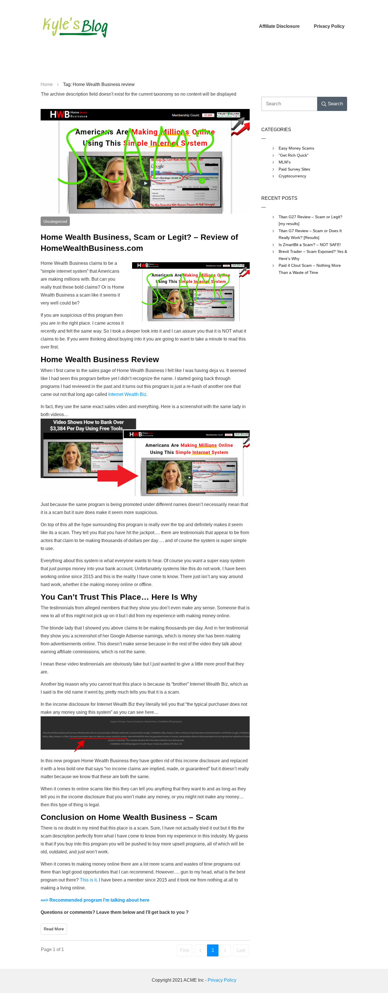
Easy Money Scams (296, 148)
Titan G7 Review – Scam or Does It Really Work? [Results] (310, 234)
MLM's (285, 162)
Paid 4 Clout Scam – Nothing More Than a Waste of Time (310, 269)
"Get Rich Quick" (293, 155)
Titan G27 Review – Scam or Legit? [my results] (310, 220)
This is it (88, 879)
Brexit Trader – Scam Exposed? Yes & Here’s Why (313, 255)
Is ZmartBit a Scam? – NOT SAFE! (310, 244)
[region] (194, 65)
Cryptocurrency (292, 176)
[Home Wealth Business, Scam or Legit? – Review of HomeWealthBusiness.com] (145, 161)
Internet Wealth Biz (127, 394)
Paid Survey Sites (294, 169)
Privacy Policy (222, 980)
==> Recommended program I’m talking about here (95, 900)
